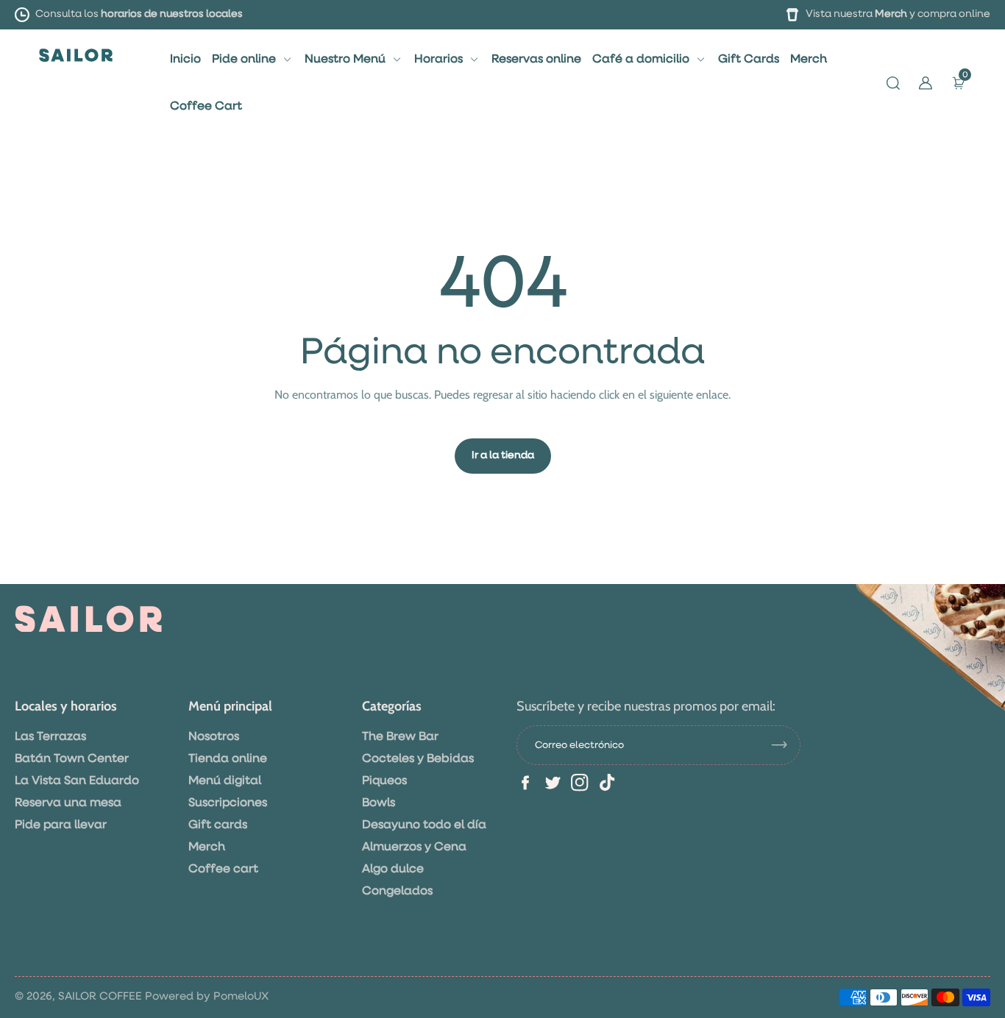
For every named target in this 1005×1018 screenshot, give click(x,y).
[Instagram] (580, 782)
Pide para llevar (61, 825)
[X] (552, 782)
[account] (925, 83)
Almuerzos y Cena (414, 847)
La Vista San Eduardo (77, 781)
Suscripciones (227, 803)
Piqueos (384, 781)
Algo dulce (393, 869)
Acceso (191, 332)
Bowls (378, 803)
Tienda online (227, 759)
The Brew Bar (400, 737)
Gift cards (217, 825)
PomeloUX (241, 996)
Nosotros (213, 737)
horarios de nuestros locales (172, 14)
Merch (891, 14)
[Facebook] (525, 782)
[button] (893, 83)
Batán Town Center (72, 759)
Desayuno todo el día (424, 825)
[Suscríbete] (785, 745)
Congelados (397, 891)
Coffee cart (223, 869)
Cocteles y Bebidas (418, 759)
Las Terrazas (50, 737)
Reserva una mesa (68, 803)
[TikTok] (607, 782)
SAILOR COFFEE (100, 996)
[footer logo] (88, 618)
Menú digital (224, 781)
